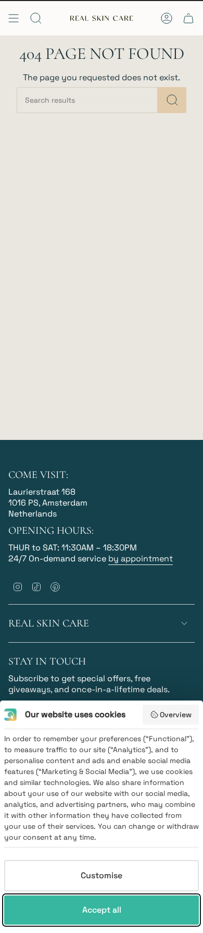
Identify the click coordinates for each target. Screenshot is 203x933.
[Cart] (188, 18)
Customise (101, 875)
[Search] (172, 100)
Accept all (101, 909)
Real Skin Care (48, 623)
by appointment (140, 558)
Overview (176, 714)
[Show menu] (13, 18)
